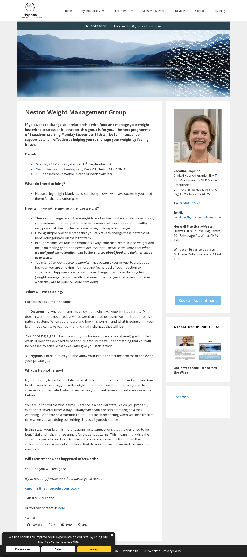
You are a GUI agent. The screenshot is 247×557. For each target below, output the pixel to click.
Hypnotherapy (90, 11)
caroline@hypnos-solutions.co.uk (198, 217)
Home (68, 11)
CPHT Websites (149, 551)
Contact (200, 11)
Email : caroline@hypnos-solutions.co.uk (137, 26)
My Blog (219, 11)
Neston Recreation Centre (55, 169)
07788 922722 (190, 203)
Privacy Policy (172, 551)
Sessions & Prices (154, 11)
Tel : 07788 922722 (96, 26)
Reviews (180, 11)
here (61, 508)
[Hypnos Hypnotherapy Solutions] (30, 10)
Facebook (182, 396)
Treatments (121, 11)
